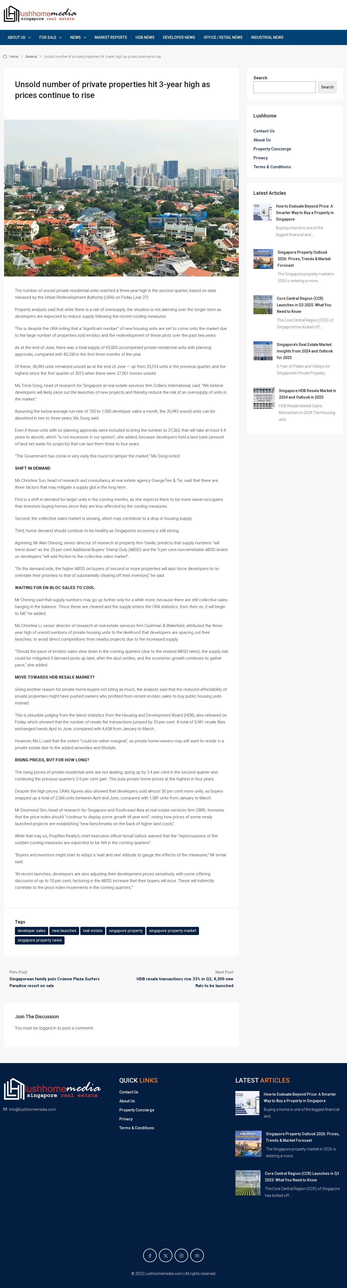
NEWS (75, 37)
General (31, 57)
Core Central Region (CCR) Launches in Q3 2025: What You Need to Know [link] (304, 305)
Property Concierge (272, 149)
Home (13, 57)
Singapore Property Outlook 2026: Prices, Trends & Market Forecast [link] (304, 259)
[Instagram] (181, 1255)
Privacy (260, 157)
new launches (64, 930)
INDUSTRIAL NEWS (267, 37)
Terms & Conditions (272, 166)
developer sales (32, 930)
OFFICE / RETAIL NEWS (223, 37)
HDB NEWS (145, 37)
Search (260, 77)
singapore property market (172, 930)
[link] (262, 211)
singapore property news (40, 940)
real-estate (92, 930)
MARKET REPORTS (111, 37)
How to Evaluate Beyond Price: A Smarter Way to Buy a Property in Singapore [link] (305, 212)
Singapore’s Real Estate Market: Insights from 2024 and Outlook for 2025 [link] (305, 351)
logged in (47, 1028)
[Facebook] (150, 1255)
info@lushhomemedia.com (32, 1109)
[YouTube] (197, 1255)
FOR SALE (47, 37)
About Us (262, 140)
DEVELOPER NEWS (179, 37)
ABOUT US (16, 37)
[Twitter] (165, 1255)
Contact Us (264, 131)
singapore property (126, 930)
